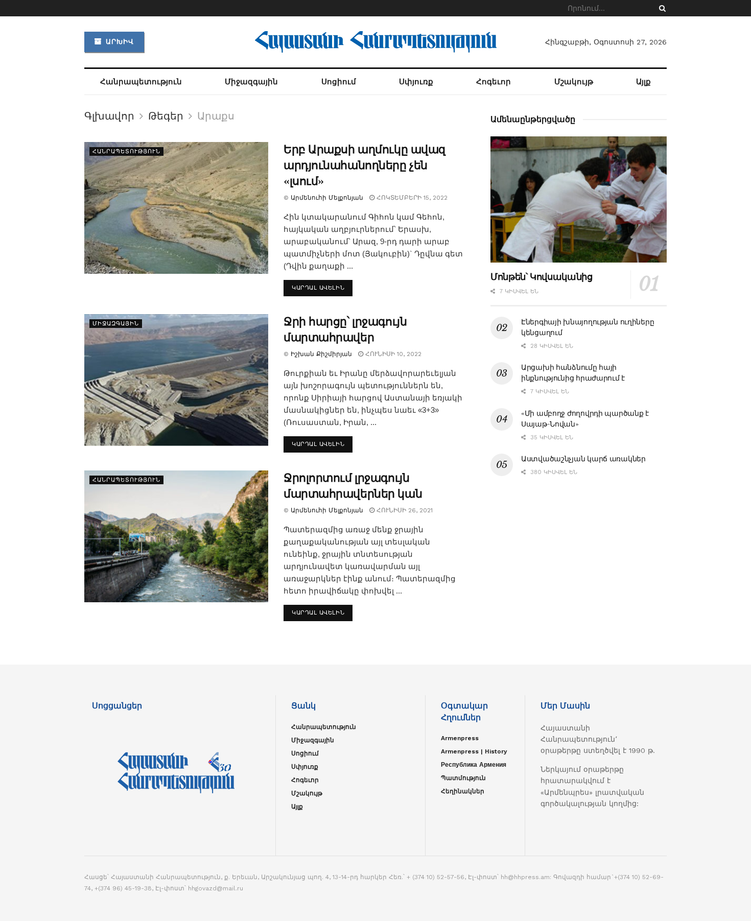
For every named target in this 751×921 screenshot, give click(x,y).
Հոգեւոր (493, 81)
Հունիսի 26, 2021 (403, 510)
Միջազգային (251, 81)
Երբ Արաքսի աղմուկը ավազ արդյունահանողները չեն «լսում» (364, 165)
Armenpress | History (474, 751)
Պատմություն (463, 778)
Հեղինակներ (462, 791)
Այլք (643, 81)
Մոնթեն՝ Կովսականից (541, 276)
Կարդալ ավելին (318, 288)
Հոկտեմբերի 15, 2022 (411, 197)
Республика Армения (473, 764)
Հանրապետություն (141, 81)
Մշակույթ (573, 81)
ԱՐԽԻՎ (118, 41)
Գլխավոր (109, 116)
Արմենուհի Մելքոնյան (327, 197)
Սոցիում (338, 81)
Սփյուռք (416, 81)
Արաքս (215, 116)
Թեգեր (165, 116)
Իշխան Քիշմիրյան (321, 354)
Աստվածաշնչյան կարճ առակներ (583, 458)
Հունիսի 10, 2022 (392, 354)
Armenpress (460, 738)
